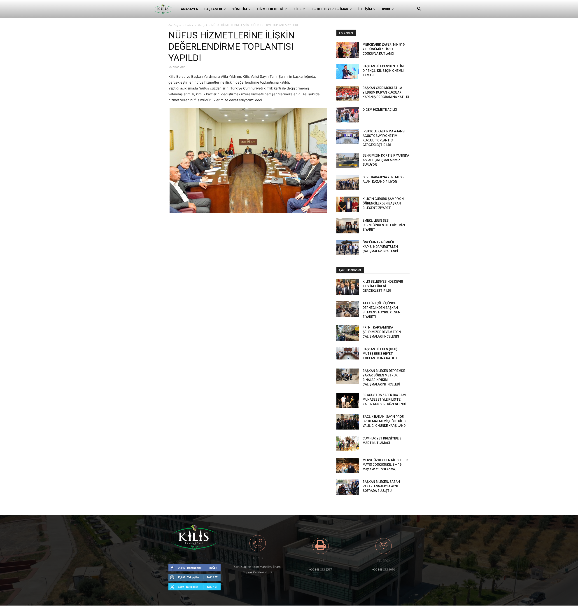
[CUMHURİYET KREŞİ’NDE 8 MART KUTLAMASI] (347, 443)
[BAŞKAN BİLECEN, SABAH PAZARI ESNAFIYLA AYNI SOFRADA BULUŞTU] (347, 487)
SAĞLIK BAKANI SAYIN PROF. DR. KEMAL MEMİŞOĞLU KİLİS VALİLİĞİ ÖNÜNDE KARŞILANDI (384, 421)
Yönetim (239, 9)
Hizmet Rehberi (270, 9)
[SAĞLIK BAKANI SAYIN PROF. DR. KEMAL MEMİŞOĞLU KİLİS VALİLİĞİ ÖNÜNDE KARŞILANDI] (347, 422)
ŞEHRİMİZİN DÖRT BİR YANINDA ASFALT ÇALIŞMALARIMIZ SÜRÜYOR (386, 160)
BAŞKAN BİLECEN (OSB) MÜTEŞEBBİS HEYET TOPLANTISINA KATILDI (380, 353)
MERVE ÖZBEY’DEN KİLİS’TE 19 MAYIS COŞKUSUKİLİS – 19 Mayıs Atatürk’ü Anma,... (385, 464)
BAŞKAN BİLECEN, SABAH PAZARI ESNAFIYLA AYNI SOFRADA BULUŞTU (381, 486)
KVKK (386, 9)
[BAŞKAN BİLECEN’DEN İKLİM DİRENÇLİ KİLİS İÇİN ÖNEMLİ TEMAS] (347, 71)
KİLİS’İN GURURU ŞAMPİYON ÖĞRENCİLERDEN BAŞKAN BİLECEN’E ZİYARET (383, 203)
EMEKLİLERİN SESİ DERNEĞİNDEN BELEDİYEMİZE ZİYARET (384, 225)
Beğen (213, 567)
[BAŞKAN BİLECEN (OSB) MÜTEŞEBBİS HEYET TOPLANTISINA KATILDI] (347, 353)
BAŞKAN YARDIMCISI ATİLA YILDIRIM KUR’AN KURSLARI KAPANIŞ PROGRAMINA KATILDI (386, 92)
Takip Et (212, 577)
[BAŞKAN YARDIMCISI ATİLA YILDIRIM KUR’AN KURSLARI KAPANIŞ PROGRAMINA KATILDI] (347, 93)
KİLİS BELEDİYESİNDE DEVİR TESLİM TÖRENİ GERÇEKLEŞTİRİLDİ (383, 286)
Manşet (202, 25)
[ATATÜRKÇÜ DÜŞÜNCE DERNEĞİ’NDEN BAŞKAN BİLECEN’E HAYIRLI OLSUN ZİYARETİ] (347, 309)
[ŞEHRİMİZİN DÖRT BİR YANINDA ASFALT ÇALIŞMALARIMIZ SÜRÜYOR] (347, 160)
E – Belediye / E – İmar (330, 9)
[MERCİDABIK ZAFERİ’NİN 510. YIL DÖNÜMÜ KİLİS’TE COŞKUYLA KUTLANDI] (347, 50)
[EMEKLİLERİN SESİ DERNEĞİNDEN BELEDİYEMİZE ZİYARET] (347, 225)
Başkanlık (213, 9)
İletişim (365, 9)
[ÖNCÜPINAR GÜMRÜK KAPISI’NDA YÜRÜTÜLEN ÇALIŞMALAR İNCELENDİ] (347, 247)
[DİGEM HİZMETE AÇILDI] (347, 114)
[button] (419, 9)
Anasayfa (189, 9)
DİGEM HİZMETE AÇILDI (380, 109)
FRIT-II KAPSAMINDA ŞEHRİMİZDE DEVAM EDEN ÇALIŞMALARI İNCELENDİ (382, 332)
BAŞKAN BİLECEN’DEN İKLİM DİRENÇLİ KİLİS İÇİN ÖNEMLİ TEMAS (383, 70)
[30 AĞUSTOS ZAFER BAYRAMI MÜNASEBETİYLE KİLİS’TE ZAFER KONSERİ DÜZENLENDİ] (347, 400)
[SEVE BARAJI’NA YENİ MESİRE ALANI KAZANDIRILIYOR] (347, 182)
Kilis (297, 9)
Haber (189, 25)
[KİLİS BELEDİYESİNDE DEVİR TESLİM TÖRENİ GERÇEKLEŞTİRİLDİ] (347, 287)
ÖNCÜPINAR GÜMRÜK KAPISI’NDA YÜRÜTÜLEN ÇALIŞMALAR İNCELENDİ (380, 246)
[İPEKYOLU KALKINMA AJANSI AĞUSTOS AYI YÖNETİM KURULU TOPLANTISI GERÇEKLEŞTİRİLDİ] (347, 136)
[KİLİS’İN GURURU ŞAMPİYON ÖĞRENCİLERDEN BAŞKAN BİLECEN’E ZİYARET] (347, 204)
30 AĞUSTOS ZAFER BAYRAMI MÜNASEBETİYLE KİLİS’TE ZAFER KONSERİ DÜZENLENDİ (384, 399)
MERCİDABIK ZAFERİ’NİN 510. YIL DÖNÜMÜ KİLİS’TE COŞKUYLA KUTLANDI (384, 49)
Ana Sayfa (174, 25)
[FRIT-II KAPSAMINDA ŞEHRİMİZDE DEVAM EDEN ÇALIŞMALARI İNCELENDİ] (347, 333)
